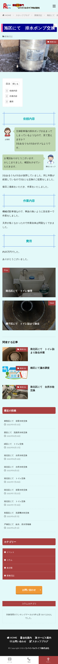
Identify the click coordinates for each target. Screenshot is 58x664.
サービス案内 (44, 637)
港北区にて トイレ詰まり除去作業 (42, 350)
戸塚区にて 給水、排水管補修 (17, 524)
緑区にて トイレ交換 (13, 444)
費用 (9, 101)
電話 (29, 662)
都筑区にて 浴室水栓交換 (15, 421)
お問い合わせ (29, 589)
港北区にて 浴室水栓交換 (15, 490)
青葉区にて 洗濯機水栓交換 (16, 513)
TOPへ (48, 662)
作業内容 (11, 96)
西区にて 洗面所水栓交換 (15, 432)
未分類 (9, 568)
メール (9, 662)
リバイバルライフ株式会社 (37, 648)
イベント (10, 552)
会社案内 (27, 637)
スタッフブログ (22, 15)
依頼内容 (11, 90)
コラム (9, 560)
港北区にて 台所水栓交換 (42, 388)
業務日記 (38, 15)
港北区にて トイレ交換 (14, 478)
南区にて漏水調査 (40, 367)
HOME (8, 15)
